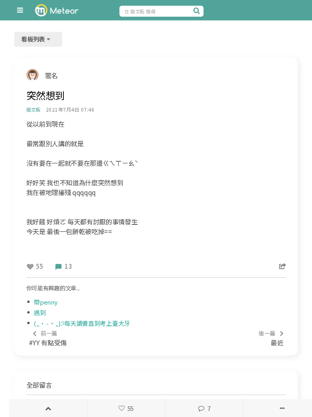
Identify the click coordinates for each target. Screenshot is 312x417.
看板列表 (33, 39)
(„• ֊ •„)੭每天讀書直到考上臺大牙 (82, 323)
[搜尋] (197, 10)
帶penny (45, 301)
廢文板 (33, 109)
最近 (271, 338)
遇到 (40, 312)
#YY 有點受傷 (48, 338)
